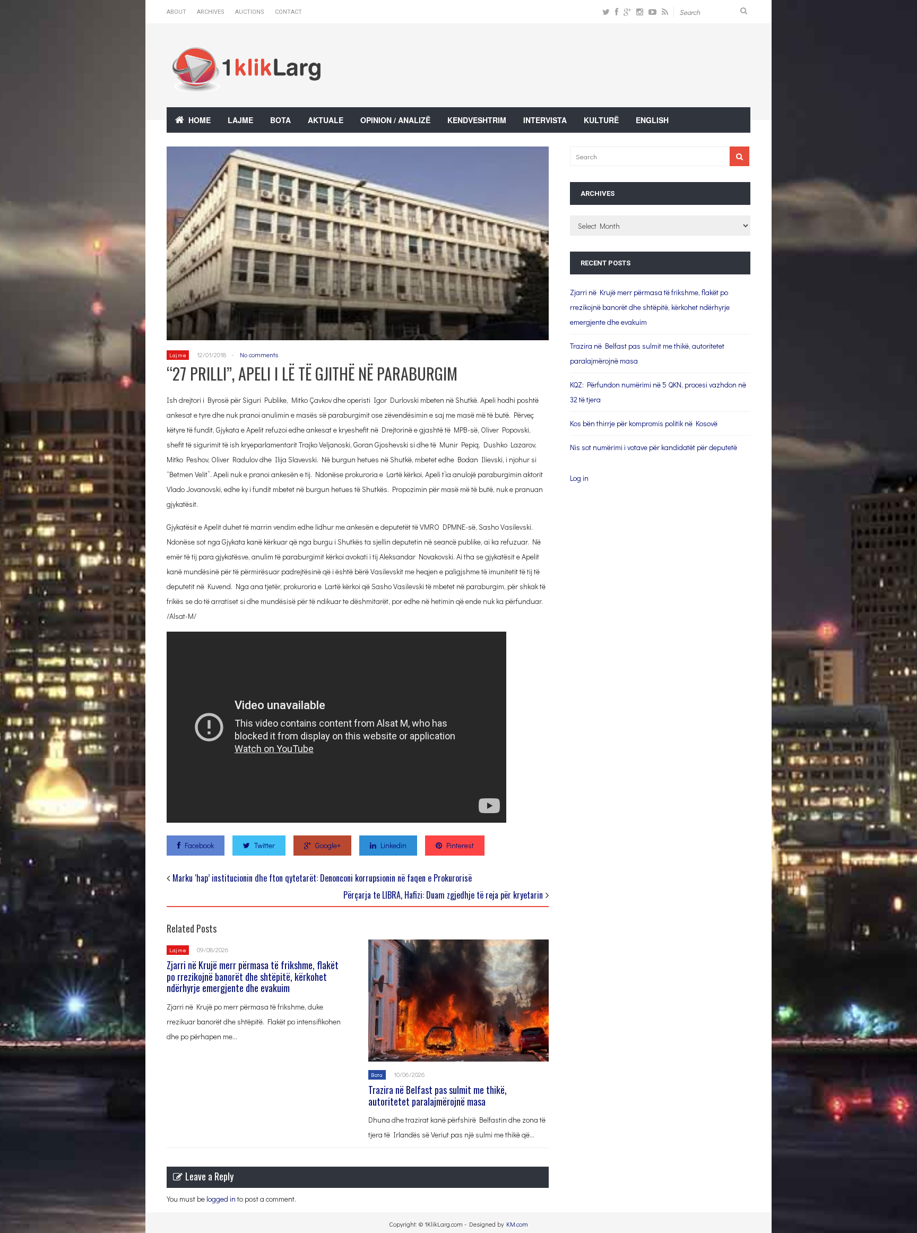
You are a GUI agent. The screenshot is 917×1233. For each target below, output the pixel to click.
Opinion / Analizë (395, 120)
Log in (579, 478)
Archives (210, 11)
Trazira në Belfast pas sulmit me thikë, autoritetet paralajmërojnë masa (437, 1095)
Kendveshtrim (476, 120)
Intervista (545, 120)
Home (199, 120)
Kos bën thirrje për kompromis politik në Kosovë (643, 423)
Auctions (249, 11)
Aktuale (325, 120)
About (176, 11)
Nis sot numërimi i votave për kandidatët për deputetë (653, 447)
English (652, 120)
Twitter (264, 845)
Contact (288, 11)
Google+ (328, 845)
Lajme (240, 120)
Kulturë (601, 120)
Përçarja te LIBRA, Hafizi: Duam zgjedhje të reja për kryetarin (443, 895)
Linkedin (393, 845)
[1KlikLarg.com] (246, 85)
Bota (280, 120)
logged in (221, 1199)
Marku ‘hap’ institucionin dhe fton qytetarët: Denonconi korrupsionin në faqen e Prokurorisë (322, 878)
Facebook (199, 845)
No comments (259, 354)
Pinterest (460, 845)
